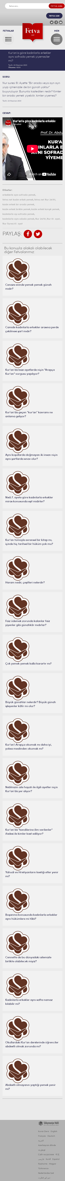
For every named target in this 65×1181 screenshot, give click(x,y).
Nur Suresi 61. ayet (12, 224)
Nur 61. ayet (53, 219)
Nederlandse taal (46, 1173)
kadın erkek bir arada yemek (18, 204)
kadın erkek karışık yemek (45, 209)
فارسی (41, 1159)
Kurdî (48, 1159)
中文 (58, 1155)
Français (42, 1136)
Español (56, 1159)
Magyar (52, 1164)
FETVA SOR (54, 16)
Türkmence (43, 1169)
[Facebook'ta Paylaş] (28, 234)
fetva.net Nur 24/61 (44, 200)
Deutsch (51, 1136)
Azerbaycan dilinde (47, 1145)
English (54, 1132)
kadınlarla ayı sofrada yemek (18, 214)
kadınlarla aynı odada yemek (18, 219)
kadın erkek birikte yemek (16, 209)
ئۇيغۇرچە (41, 1150)
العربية (41, 1141)
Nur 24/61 (40, 219)
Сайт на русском (46, 1155)
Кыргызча (42, 1164)
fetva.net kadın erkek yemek (17, 200)
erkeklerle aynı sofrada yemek (18, 195)
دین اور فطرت (44, 1178)
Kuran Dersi (43, 1132)
